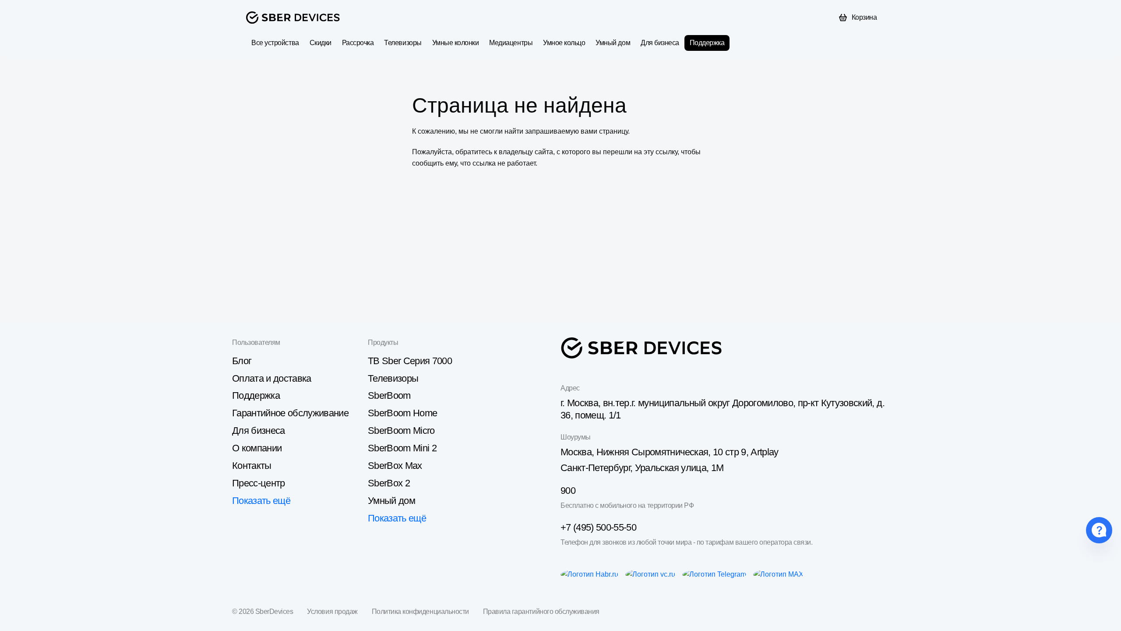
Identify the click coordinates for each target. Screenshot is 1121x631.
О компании (257, 448)
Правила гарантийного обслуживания (541, 611)
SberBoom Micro (401, 430)
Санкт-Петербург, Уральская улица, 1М (641, 467)
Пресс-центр (258, 483)
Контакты (251, 465)
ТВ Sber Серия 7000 (410, 360)
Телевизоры (402, 42)
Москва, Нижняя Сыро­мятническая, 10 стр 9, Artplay (669, 452)
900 (567, 490)
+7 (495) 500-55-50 (598, 527)
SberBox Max (395, 465)
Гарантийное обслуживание (290, 413)
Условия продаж (332, 611)
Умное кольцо (564, 42)
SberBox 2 (389, 483)
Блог (241, 360)
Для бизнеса (660, 42)
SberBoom (389, 395)
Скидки (320, 42)
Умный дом (613, 42)
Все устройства (275, 42)
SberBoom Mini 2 (402, 448)
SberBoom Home (402, 413)
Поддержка (707, 42)
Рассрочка (358, 42)
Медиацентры (510, 42)
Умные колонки (455, 42)
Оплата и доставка (271, 378)
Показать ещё (261, 500)
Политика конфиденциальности (420, 611)
